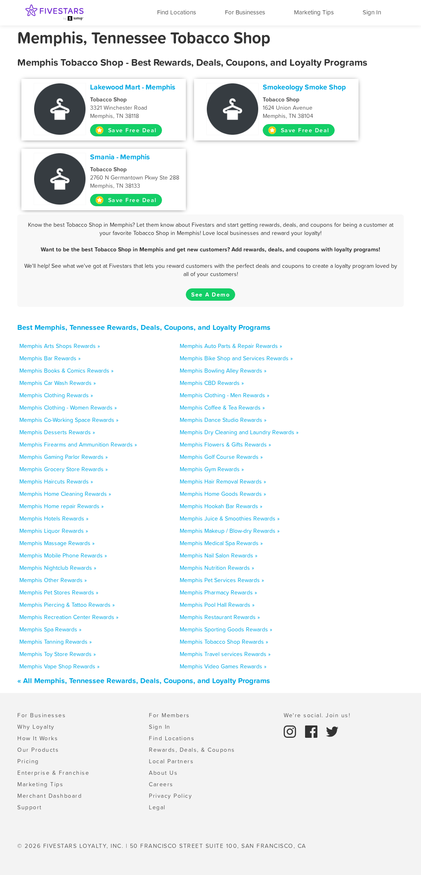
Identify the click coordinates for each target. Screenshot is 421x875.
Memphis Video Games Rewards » (223, 666)
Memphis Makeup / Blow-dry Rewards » (230, 531)
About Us (163, 773)
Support (29, 807)
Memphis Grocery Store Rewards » (63, 469)
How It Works (37, 738)
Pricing (28, 761)
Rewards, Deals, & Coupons (192, 750)
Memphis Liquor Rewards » (53, 531)
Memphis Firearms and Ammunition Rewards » (78, 444)
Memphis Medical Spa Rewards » (221, 543)
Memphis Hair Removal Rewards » (223, 481)
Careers (161, 784)
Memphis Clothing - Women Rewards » (68, 407)
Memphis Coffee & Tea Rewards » (222, 407)
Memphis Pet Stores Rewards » (58, 592)
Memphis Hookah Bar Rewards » (221, 506)
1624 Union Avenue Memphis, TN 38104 (288, 107)
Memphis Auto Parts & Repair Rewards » (231, 346)
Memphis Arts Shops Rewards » (59, 346)
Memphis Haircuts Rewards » (56, 481)
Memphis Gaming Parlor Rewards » (63, 457)
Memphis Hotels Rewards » (53, 518)
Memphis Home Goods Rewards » (223, 494)
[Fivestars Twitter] (332, 731)
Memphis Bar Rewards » (50, 358)
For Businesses (245, 12)
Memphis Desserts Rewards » (57, 432)
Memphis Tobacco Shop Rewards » (224, 642)
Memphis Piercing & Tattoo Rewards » (67, 605)
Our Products (38, 750)
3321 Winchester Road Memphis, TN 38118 (118, 107)
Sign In (372, 12)
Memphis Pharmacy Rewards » (218, 592)
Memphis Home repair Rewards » (61, 506)
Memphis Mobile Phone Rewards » (63, 555)
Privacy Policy (170, 796)
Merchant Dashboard (49, 796)
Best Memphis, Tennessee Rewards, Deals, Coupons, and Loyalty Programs (144, 327)
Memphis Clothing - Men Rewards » (224, 395)
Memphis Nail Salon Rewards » (218, 555)
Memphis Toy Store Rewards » (57, 654)
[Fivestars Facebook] (312, 731)
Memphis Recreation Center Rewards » (68, 617)
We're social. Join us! (317, 715)
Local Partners (171, 761)
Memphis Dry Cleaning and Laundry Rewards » (239, 432)
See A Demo (210, 294)
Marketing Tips (314, 12)
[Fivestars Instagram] (291, 731)
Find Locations (176, 12)
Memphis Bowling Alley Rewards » (223, 370)
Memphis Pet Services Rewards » (222, 580)
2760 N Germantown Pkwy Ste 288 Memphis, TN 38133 (134, 177)
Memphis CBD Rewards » (212, 383)
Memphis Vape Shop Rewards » (59, 666)
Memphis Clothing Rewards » (56, 395)
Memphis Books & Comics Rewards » (66, 370)
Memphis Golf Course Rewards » (221, 457)
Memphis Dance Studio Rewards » (223, 420)
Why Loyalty (36, 727)
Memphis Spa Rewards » (50, 629)
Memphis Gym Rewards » (212, 469)
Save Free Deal (131, 130)
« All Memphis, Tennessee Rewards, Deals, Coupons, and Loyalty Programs (143, 680)
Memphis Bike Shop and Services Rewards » (236, 358)
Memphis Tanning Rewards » (55, 642)
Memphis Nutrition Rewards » (217, 568)
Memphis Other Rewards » (53, 580)
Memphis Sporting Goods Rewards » (226, 629)
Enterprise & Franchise (53, 773)
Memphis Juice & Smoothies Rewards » (230, 518)
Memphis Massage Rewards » (57, 543)
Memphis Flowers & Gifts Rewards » (225, 444)
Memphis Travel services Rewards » (225, 654)
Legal (157, 807)
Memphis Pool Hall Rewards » (217, 605)
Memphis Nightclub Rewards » (57, 568)
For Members (169, 715)
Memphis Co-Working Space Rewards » (68, 420)
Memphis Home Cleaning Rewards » (65, 494)
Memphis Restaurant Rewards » (220, 617)
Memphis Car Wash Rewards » (57, 383)
